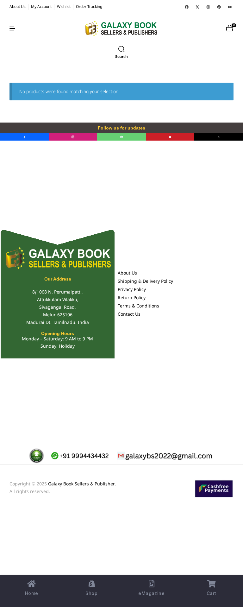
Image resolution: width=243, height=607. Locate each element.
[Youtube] (230, 7)
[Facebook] (186, 7)
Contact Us (129, 314)
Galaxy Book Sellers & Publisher (81, 484)
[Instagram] (208, 7)
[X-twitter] (197, 7)
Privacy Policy (132, 290)
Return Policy (132, 298)
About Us (127, 273)
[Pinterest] (219, 7)
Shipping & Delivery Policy (145, 281)
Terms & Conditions (138, 306)
